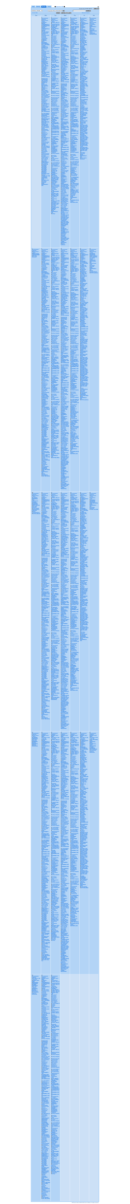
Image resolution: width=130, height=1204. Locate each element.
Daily (33, 6)
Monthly (44, 6)
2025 (62, 6)
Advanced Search (85, 12)
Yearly (49, 6)
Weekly (38, 6)
